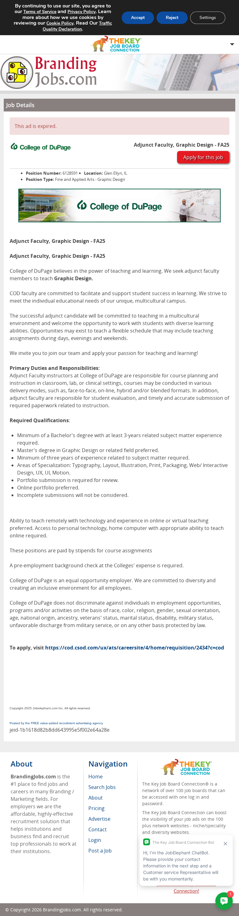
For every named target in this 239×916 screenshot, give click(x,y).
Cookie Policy (59, 23)
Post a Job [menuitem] (100, 850)
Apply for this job (203, 157)
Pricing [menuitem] (96, 808)
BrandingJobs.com (62, 910)
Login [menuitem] (94, 840)
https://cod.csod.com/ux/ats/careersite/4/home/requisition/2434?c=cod (134, 647)
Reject (172, 18)
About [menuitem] (95, 797)
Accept (138, 18)
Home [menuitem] (95, 776)
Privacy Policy (82, 12)
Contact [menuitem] (97, 829)
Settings (207, 18)
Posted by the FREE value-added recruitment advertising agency (56, 723)
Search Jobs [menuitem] (102, 787)
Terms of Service (39, 12)
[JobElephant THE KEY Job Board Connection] (186, 762)
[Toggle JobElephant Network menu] (118, 43)
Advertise (99, 818)
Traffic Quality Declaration (77, 26)
